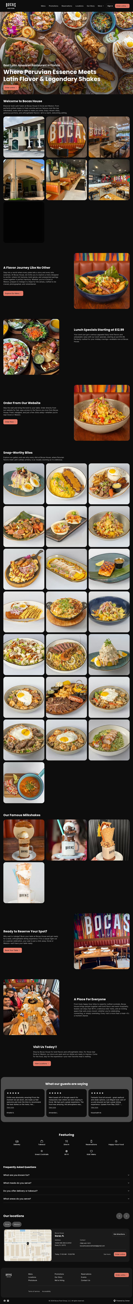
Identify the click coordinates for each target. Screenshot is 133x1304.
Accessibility (46, 1291)
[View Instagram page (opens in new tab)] (8, 1300)
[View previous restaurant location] (119, 1216)
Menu (43, 6)
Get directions (119, 1234)
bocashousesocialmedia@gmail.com (92, 1246)
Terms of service (34, 1291)
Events (83, 1277)
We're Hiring (59, 1280)
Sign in (110, 6)
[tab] (7, 1224)
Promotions (53, 6)
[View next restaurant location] (126, 1216)
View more (10, 1107)
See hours (107, 1254)
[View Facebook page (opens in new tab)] (4, 1300)
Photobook (32, 1280)
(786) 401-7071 (85, 1243)
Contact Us (85, 1280)
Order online (120, 1254)
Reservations (67, 6)
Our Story (91, 6)
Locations (79, 6)
